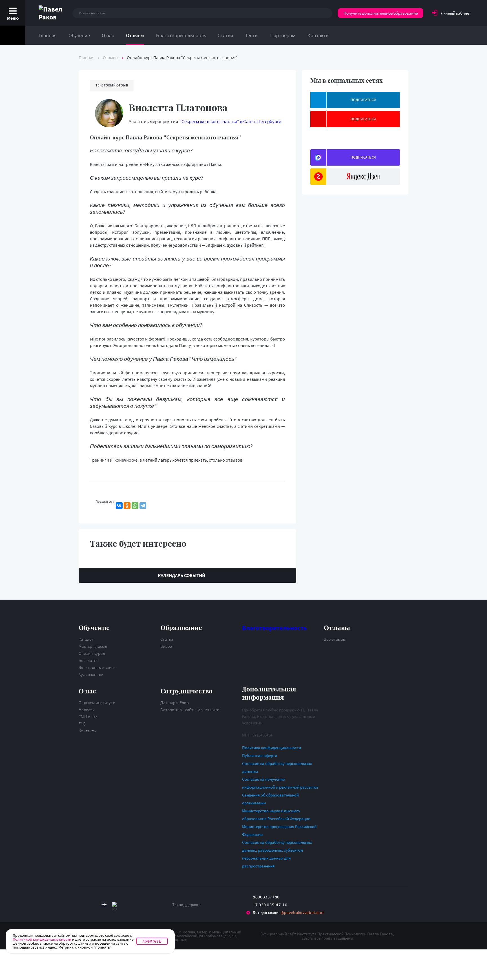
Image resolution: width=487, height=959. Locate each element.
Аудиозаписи (91, 674)
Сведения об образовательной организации (270, 799)
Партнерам (283, 35)
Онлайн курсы (92, 653)
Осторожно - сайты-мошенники (189, 709)
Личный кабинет (456, 13)
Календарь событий (181, 575)
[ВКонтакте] (119, 505)
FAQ (82, 723)
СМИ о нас (88, 716)
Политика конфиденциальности (271, 747)
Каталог (86, 639)
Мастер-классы (93, 646)
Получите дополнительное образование (381, 13)
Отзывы (135, 35)
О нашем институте (97, 702)
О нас (108, 35)
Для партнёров (174, 702)
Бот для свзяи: (288, 912)
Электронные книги (97, 667)
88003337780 (266, 897)
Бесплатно (89, 660)
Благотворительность (181, 35)
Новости (87, 709)
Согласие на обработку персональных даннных (277, 767)
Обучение (79, 35)
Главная (48, 35)
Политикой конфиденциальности (42, 939)
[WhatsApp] (135, 505)
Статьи (225, 35)
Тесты (251, 35)
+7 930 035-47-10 (270, 904)
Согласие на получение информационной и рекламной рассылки (280, 783)
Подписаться (363, 99)
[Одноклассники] (127, 505)
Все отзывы (335, 639)
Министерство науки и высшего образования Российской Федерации (276, 814)
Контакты (318, 35)
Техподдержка (186, 904)
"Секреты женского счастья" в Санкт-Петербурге (230, 121)
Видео (166, 646)
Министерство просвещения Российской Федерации (279, 830)
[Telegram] (143, 505)
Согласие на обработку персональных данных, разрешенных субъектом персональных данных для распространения (277, 854)
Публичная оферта (259, 755)
